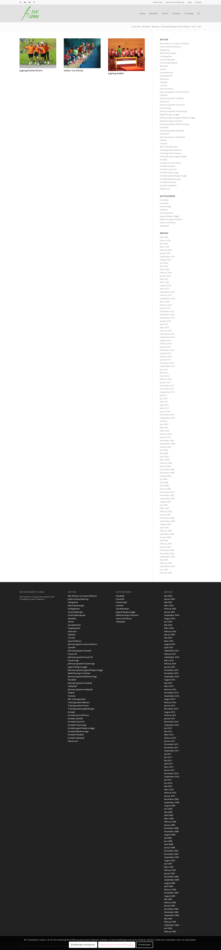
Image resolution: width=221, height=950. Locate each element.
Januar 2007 (165, 514)
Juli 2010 (163, 421)
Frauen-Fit (164, 101)
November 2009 (167, 440)
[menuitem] (157, 2)
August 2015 (165, 321)
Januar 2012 (165, 382)
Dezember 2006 (167, 518)
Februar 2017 (166, 295)
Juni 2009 (164, 450)
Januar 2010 (165, 437)
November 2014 (167, 334)
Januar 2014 (165, 347)
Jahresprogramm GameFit (171, 98)
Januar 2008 (165, 488)
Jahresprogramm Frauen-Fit (172, 104)
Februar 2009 (166, 463)
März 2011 (164, 408)
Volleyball (164, 133)
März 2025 (164, 246)
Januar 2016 (165, 308)
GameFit (163, 95)
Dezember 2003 (167, 550)
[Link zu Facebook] (34, 2)
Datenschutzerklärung (175, 2)
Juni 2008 (164, 482)
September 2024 (167, 256)
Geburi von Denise (73, 70)
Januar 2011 (165, 411)
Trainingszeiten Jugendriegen (173, 156)
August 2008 (165, 476)
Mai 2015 (164, 324)
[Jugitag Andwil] (126, 54)
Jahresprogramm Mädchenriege (174, 124)
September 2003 (167, 556)
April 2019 (164, 288)
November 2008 (167, 472)
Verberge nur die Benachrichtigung (116, 944)
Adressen (164, 79)
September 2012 (167, 366)
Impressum (157, 2)
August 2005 (165, 537)
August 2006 (165, 524)
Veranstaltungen (167, 59)
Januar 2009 (165, 466)
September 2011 (167, 392)
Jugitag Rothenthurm (31, 70)
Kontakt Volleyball (168, 185)
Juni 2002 (164, 569)
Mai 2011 (164, 401)
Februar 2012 (166, 379)
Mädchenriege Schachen (171, 121)
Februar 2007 (166, 511)
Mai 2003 (164, 559)
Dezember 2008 (167, 469)
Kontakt (198, 2)
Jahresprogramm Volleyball (172, 137)
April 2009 (164, 456)
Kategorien (165, 50)
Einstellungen (144, 944)
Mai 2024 (164, 266)
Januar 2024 (165, 276)
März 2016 (164, 301)
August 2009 (165, 447)
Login (189, 2)
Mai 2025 (164, 243)
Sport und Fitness (168, 222)
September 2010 (167, 418)
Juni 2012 (164, 369)
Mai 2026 (164, 237)
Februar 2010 (166, 434)
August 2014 (165, 340)
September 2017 (167, 292)
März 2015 (164, 327)
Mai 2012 (164, 372)
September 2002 (167, 566)
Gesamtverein (166, 72)
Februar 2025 (166, 250)
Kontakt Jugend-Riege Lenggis (173, 175)
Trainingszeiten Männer (171, 150)
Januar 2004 (165, 547)
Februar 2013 (166, 356)
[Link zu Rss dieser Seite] (20, 2)
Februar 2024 (166, 272)
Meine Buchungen (168, 53)
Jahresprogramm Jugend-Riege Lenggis (177, 117)
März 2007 (164, 508)
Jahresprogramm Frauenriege (173, 111)
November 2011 (167, 388)
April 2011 (164, 405)
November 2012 (167, 363)
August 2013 (165, 353)
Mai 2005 (164, 540)
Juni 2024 (164, 263)
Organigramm (166, 75)
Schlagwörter (166, 56)
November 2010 (167, 414)
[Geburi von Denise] (82, 53)
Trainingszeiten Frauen (170, 153)
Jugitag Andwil (116, 73)
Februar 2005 (166, 543)
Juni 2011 (164, 398)
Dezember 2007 (167, 492)
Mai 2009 (164, 453)
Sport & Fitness (167, 88)
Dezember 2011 (167, 385)
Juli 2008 (163, 479)
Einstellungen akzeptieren (83, 944)
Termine (163, 143)
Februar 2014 (166, 343)
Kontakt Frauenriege (169, 172)
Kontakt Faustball (168, 182)
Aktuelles (164, 66)
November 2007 (167, 495)
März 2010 (164, 430)
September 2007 (167, 498)
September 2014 (167, 337)
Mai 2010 (164, 427)
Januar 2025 (165, 253)
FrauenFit (164, 203)
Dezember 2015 (167, 311)
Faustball (164, 127)
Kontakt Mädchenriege (170, 179)
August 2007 (165, 501)
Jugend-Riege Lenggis (169, 114)
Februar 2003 (166, 563)
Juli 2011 (163, 395)
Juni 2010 (164, 424)
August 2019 (165, 285)
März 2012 (164, 376)
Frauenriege (165, 108)
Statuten (164, 82)
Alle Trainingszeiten (169, 146)
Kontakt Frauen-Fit (168, 169)
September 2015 (167, 317)
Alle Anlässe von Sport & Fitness (174, 43)
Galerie (163, 140)
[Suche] (198, 13)
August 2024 (165, 259)
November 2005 (167, 534)
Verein (163, 69)
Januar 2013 (165, 359)
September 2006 (167, 521)
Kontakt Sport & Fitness (170, 163)
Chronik (163, 85)
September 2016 (167, 298)
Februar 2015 (166, 330)
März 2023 (164, 282)
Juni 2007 (164, 505)
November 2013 (167, 350)
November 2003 (167, 553)
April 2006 (164, 527)
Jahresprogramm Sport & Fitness (174, 92)
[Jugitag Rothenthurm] (38, 53)
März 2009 (164, 459)
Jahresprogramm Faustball (172, 130)
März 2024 (164, 269)
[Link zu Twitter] (29, 2)
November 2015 (167, 314)
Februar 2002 (166, 572)
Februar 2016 (166, 305)
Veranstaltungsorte (169, 62)
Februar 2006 (166, 530)
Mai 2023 (164, 279)
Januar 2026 (165, 240)
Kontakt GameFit (167, 166)
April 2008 (164, 485)
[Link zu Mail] (25, 2)
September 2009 (167, 443)
